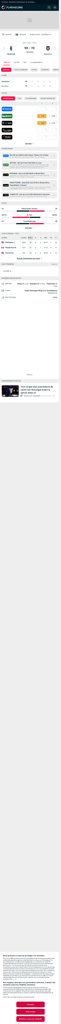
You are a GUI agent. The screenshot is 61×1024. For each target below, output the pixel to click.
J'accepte (30, 1004)
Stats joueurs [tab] (20, 70)
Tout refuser (30, 1012)
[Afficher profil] (11, 48)
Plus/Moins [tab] (31, 98)
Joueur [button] (4, 238)
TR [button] (51, 238)
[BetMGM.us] (7, 123)
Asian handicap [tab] (48, 98)
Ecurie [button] (23, 238)
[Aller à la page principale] (14, 7)
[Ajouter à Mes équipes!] (4, 48)
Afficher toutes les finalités (30, 1019)
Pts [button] (29, 238)
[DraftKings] (7, 130)
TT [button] (56, 238)
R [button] (35, 238)
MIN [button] (45, 238)
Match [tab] (7, 62)
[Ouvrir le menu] (55, 7)
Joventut (11, 54)
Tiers (15, 979)
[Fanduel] (7, 109)
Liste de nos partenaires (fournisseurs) (18, 997)
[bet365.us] (7, 116)
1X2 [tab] (19, 98)
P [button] (40, 238)
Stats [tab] (34, 70)
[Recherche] (49, 7)
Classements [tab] (36, 62)
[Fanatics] (7, 137)
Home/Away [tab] (8, 98)
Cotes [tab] (16, 62)
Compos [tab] (45, 70)
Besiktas (48, 54)
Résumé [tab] (6, 70)
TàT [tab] (24, 62)
